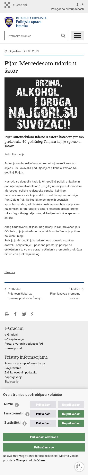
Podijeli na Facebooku (15, 314)
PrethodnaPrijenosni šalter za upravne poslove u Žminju (24, 293)
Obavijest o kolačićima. (30, 460)
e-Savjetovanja (14, 339)
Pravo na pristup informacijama (25, 363)
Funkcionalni (13, 413)
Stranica (10, 272)
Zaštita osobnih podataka (21, 372)
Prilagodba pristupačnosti (67, 9)
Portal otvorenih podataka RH (24, 343)
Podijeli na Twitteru (24, 314)
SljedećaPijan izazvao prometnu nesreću (65, 293)
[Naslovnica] (44, 22)
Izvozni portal (13, 348)
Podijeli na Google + (33, 314)
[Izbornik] (77, 35)
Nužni (8, 404)
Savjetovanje (13, 368)
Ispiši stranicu (7, 314)
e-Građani (11, 334)
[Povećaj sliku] (44, 103)
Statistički (12, 423)
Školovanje (12, 381)
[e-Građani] (22, 5)
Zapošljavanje (14, 377)
